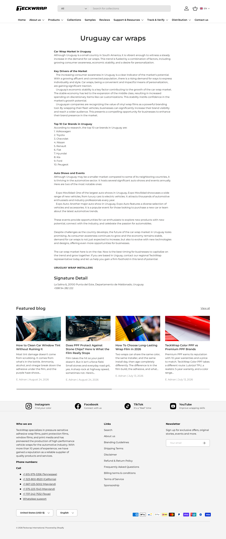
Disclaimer (110, 454)
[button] (204, 8)
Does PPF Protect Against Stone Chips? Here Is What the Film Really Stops (87, 349)
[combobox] (114, 8)
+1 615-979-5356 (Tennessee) (40, 474)
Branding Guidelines (116, 442)
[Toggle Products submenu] (62, 20)
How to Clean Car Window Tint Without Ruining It (38, 347)
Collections (74, 19)
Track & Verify (156, 19)
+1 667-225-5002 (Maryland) (39, 484)
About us (35, 19)
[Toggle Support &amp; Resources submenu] (142, 20)
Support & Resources (127, 19)
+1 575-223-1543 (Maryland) (39, 489)
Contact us (201, 19)
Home (22, 19)
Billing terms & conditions (120, 473)
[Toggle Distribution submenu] (190, 20)
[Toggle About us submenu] (43, 20)
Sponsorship (111, 485)
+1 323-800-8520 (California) (39, 479)
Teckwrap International (33, 528)
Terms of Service (114, 479)
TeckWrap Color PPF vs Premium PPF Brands (181, 347)
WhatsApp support (35, 498)
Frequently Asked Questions (121, 466)
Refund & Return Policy (118, 460)
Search (108, 430)
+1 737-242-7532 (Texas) (37, 493)
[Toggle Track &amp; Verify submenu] (167, 20)
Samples (90, 19)
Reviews (104, 19)
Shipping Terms (113, 448)
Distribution (179, 19)
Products (54, 19)
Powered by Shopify (54, 528)
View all (205, 308)
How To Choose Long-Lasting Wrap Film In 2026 (136, 347)
